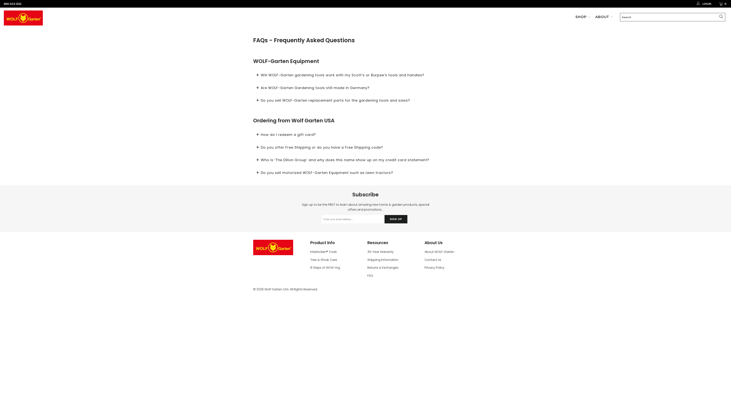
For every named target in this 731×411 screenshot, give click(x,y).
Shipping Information (382, 260)
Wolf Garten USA (276, 289)
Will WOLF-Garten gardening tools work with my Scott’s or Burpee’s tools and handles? (342, 75)
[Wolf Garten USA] (60, 18)
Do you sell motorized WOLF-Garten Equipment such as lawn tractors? (327, 172)
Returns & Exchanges (382, 267)
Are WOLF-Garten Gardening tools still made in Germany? (315, 87)
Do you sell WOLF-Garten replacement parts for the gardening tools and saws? (335, 100)
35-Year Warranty (380, 252)
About (602, 17)
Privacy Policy (435, 267)
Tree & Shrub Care (323, 260)
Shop (581, 17)
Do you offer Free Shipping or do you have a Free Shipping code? (322, 147)
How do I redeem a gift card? (288, 134)
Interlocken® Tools (323, 252)
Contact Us (433, 260)
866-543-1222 (12, 4)
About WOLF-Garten (439, 252)
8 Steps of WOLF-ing (325, 267)
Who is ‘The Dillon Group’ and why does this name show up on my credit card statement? (345, 160)
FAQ (370, 275)
